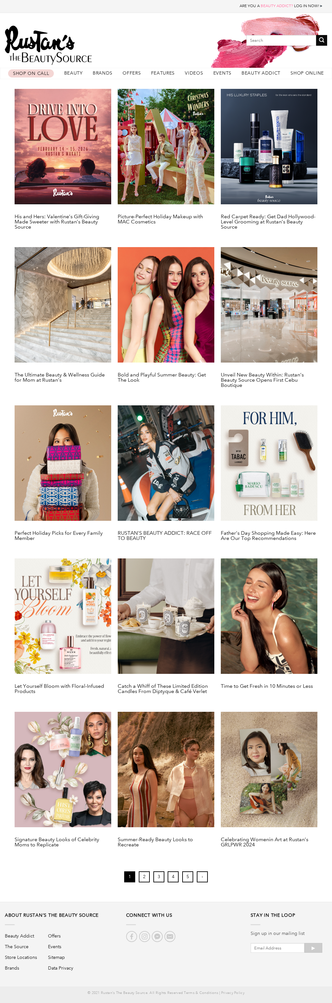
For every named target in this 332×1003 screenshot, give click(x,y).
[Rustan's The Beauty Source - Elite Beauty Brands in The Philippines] (78, 43)
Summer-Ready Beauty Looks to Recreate (155, 842)
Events (222, 73)
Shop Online (307, 73)
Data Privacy (60, 968)
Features (163, 73)
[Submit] (321, 40)
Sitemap (56, 957)
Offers (132, 73)
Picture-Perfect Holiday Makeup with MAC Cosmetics (160, 219)
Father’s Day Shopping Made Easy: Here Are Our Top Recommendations (268, 536)
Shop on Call (31, 73)
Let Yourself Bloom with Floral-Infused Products (59, 689)
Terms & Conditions (201, 993)
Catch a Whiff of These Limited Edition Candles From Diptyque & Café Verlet (163, 689)
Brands (103, 73)
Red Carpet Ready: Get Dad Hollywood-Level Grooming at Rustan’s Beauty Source (268, 222)
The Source (17, 946)
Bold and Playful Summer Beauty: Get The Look (162, 377)
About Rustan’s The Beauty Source (52, 915)
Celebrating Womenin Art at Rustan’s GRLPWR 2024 (264, 842)
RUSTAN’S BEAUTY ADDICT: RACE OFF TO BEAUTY (165, 536)
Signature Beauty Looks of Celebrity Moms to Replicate (57, 842)
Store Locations (21, 957)
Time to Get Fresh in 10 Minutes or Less (267, 686)
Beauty (73, 73)
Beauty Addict (261, 73)
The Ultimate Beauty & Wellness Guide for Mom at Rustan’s (60, 377)
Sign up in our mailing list (277, 933)
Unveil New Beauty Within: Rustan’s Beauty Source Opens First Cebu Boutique (262, 380)
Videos (194, 73)
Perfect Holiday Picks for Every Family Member (59, 536)
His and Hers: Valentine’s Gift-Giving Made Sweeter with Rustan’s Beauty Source (57, 222)
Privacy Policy (232, 993)
